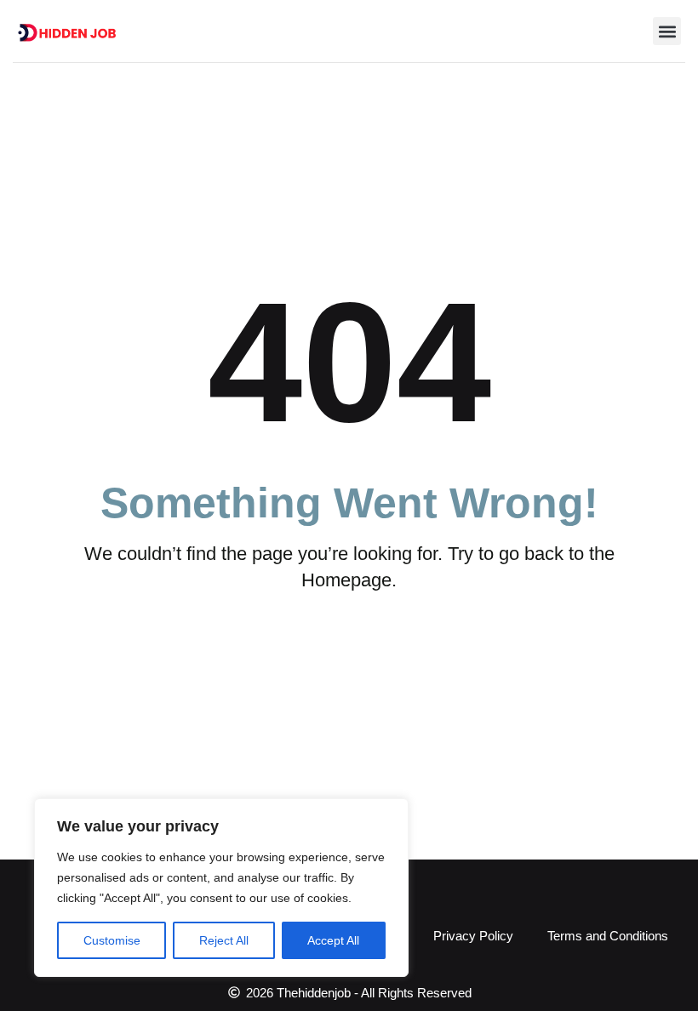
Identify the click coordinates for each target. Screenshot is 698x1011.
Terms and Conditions (607, 935)
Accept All (333, 940)
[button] (667, 31)
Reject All (224, 940)
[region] (221, 887)
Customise (111, 940)
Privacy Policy (473, 935)
